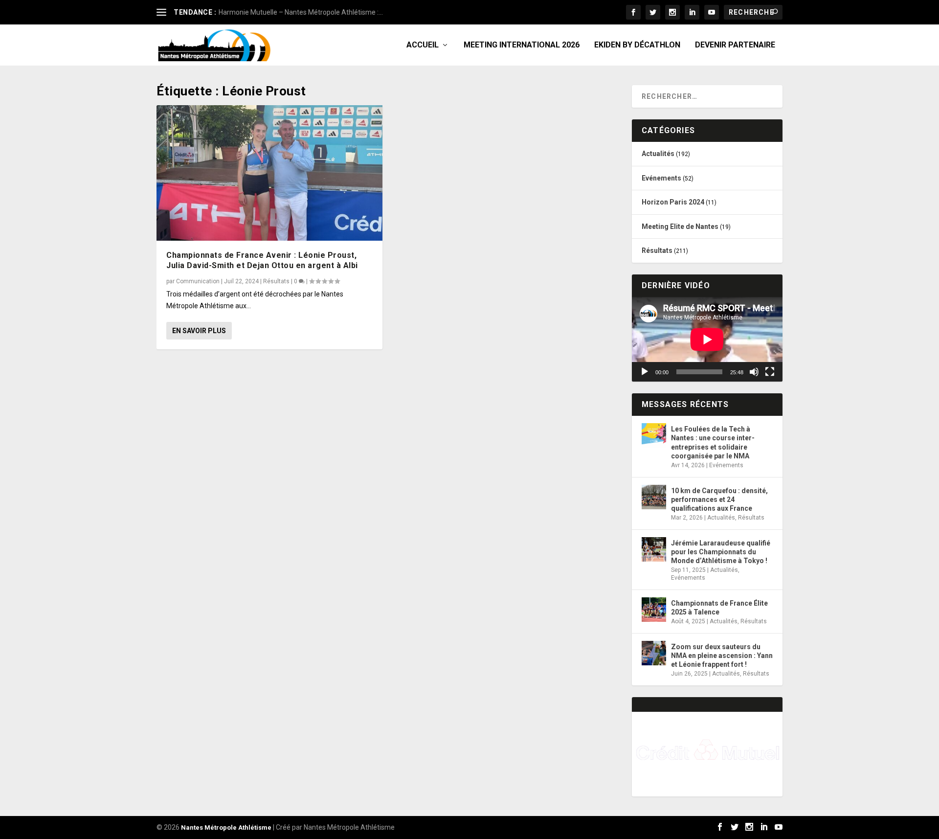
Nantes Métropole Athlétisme (226, 827)
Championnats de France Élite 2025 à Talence (719, 607)
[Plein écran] (770, 372)
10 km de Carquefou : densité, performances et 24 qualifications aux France (719, 499)
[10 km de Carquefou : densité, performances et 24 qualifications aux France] (654, 497)
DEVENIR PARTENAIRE (735, 45)
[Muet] (754, 372)
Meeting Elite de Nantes (680, 226)
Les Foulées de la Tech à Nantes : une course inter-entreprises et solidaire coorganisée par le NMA (713, 442)
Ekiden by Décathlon (637, 45)
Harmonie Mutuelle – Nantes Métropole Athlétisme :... (301, 12)
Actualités (658, 154)
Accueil (422, 45)
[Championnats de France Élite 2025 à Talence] (654, 609)
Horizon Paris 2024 (673, 202)
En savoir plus (199, 331)
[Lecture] (644, 372)
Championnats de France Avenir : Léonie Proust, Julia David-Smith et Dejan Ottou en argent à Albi (262, 260)
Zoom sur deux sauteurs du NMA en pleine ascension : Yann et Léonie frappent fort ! (722, 655)
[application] (707, 339)
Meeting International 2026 (522, 45)
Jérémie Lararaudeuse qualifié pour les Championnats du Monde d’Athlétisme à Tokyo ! (720, 552)
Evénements (661, 178)
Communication (198, 281)
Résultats (276, 281)
